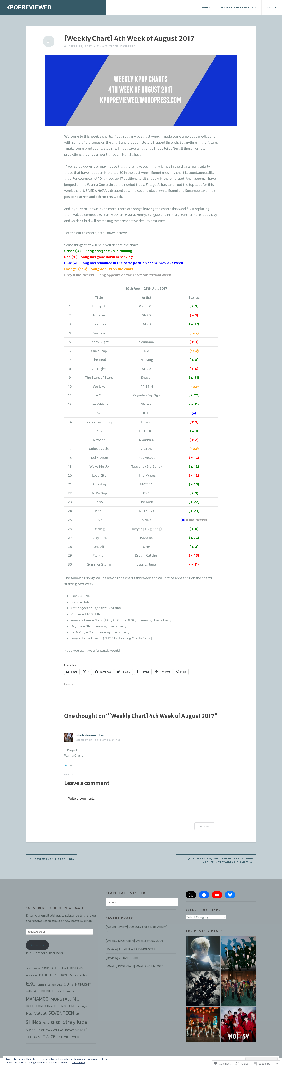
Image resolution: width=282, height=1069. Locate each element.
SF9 (78, 1013)
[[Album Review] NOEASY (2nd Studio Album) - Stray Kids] (238, 1024)
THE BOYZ (33, 1037)
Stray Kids (74, 1021)
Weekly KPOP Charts (237, 7)
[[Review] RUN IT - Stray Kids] (203, 988)
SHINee (33, 1022)
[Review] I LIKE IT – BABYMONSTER (130, 949)
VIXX (67, 1037)
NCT (77, 998)
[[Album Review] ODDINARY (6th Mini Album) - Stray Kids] (238, 953)
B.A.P (65, 968)
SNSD (56, 1022)
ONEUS (64, 1006)
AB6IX (29, 968)
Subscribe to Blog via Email (55, 908)
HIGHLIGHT (83, 984)
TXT (59, 1037)
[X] (191, 894)
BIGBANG (76, 968)
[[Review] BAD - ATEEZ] (238, 988)
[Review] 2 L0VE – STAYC (123, 958)
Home (206, 7)
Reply (68, 774)
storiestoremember (90, 735)
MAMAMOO (37, 998)
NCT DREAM (34, 1006)
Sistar (46, 1023)
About (272, 7)
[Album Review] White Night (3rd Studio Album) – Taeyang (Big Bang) (220, 860)
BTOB (43, 975)
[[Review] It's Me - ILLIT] (203, 1024)
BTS (54, 974)
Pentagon (82, 1006)
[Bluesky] (230, 894)
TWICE (49, 1036)
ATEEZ (55, 968)
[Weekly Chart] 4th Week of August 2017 (129, 38)
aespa (37, 968)
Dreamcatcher (78, 975)
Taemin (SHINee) (54, 1030)
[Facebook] (204, 894)
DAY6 (63, 975)
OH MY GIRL (51, 1006)
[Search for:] (142, 901)
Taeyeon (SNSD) (76, 1029)
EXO (31, 983)
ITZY (58, 991)
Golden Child (55, 984)
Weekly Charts (122, 46)
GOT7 (68, 984)
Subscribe (37, 945)
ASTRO (46, 968)
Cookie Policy (78, 1062)
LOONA (70, 991)
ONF (72, 1006)
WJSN (75, 1037)
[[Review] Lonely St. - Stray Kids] (203, 953)
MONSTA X (60, 998)
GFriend (42, 984)
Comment (204, 826)
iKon (36, 991)
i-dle (29, 991)
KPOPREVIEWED (29, 7)
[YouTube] (217, 894)
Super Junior (35, 1029)
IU (64, 991)
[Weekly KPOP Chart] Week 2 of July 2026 (134, 966)
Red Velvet (36, 1012)
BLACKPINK (31, 975)
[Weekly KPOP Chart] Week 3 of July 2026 (134, 940)
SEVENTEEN (61, 1013)
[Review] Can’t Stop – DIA (54, 859)
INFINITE (47, 991)
